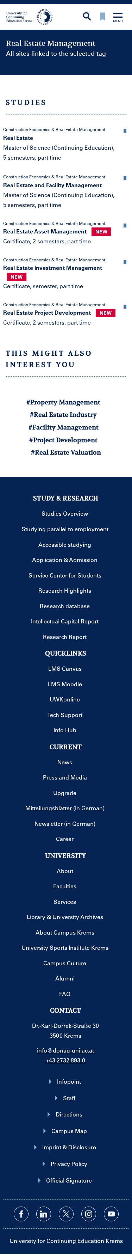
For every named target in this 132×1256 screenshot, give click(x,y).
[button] (125, 130)
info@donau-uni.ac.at (65, 1050)
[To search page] (87, 17)
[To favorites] (102, 17)
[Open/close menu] (118, 18)
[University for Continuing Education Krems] (30, 16)
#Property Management (63, 402)
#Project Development (63, 440)
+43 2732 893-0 (65, 1060)
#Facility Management (64, 427)
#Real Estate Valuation (66, 452)
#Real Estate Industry (63, 414)
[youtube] (111, 1214)
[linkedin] (43, 1214)
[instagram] (88, 1214)
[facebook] (21, 1214)
